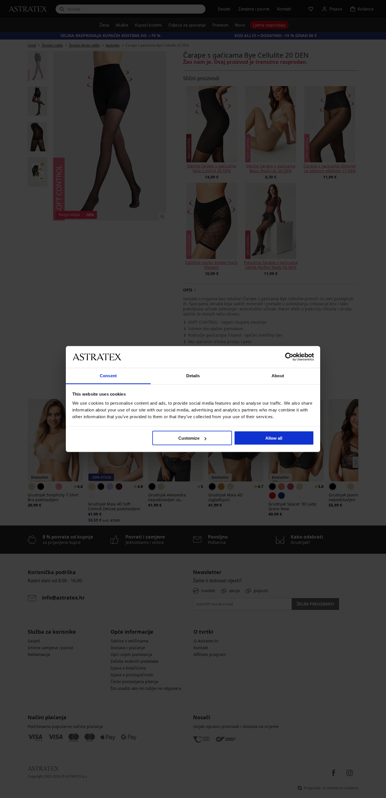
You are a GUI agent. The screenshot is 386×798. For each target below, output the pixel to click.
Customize (188, 438)
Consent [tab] (108, 375)
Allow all (273, 438)
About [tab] (278, 375)
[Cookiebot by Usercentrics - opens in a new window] (289, 357)
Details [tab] (193, 375)
